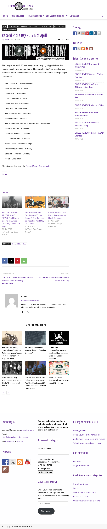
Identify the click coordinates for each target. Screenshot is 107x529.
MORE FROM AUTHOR (36, 325)
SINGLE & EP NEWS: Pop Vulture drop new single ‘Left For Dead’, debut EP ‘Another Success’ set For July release (35, 383)
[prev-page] (3, 392)
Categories (45, 468)
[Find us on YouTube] (87, 48)
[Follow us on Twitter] (79, 48)
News (4, 26)
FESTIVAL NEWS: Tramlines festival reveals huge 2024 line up (59, 380)
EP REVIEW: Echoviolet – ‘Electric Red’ (89, 96)
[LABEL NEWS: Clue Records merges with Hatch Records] (58, 202)
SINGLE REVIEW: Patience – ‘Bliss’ (89, 105)
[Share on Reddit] (83, 33)
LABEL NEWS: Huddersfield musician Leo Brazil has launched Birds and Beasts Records (58, 353)
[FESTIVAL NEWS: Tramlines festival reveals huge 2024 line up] (59, 368)
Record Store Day (19, 244)
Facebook (9, 441)
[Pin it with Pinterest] (87, 33)
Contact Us (74, 15)
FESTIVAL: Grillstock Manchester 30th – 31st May (54, 279)
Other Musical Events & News (86, 500)
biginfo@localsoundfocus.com (15, 437)
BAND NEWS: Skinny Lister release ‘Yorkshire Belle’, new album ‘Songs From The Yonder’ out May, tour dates (12, 353)
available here (27, 430)
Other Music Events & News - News (40, 26)
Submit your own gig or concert (87, 443)
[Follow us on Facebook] (75, 48)
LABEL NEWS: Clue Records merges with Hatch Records (57, 215)
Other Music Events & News (18, 26)
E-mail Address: (44, 448)
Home (5, 15)
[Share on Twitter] (79, 33)
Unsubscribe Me (46, 459)
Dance (76, 488)
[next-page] (8, 392)
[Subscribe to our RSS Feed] (83, 48)
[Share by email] (99, 33)
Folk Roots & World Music (85, 492)
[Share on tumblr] (95, 33)
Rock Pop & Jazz (59, 26)
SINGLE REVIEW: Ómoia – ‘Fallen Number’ (89, 75)
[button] (101, 15)
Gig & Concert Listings (55, 15)
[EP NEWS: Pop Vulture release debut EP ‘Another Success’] (35, 338)
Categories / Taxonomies (49, 462)
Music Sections (35, 15)
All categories (45, 464)
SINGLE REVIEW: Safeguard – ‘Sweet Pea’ (87, 65)
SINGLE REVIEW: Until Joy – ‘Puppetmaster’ (87, 114)
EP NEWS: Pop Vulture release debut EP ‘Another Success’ (35, 350)
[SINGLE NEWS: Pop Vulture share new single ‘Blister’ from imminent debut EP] (12, 368)
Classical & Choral (81, 496)
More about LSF (17, 15)
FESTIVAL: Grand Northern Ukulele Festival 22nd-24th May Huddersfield (17, 280)
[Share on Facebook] (75, 33)
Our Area (77, 461)
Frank (6, 40)
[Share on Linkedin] (91, 33)
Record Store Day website (37, 166)
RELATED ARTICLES (13, 325)
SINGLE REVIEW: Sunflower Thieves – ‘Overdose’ (86, 85)
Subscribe (46, 511)
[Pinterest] (17, 261)
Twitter (20, 441)
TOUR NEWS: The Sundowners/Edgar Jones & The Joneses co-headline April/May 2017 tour (34, 218)
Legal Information (81, 465)
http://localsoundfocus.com (30, 300)
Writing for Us (79, 430)
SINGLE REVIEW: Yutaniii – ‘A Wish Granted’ (89, 134)
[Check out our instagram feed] (91, 48)
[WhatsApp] (24, 261)
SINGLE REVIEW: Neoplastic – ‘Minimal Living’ (87, 124)
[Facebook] (5, 261)
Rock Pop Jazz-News (9, 29)
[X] (11, 261)
